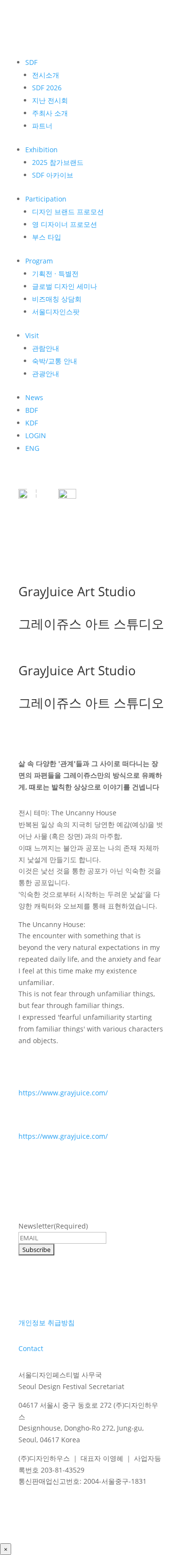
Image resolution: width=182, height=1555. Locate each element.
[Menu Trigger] (33, 493)
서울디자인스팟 (56, 311)
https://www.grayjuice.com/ (63, 1092)
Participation (45, 198)
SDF (31, 62)
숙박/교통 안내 (54, 360)
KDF (31, 422)
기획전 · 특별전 (55, 273)
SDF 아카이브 (52, 175)
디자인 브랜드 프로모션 (68, 211)
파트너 (42, 125)
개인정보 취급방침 (46, 1322)
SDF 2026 (47, 87)
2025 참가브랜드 (57, 162)
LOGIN (35, 435)
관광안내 (45, 373)
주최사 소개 (50, 113)
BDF (31, 410)
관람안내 (45, 348)
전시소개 (45, 75)
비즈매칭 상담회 (57, 298)
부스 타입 (46, 237)
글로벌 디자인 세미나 (64, 286)
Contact (30, 1348)
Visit (32, 335)
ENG (32, 448)
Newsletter (53, 1226)
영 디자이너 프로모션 (64, 224)
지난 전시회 (50, 100)
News (34, 397)
